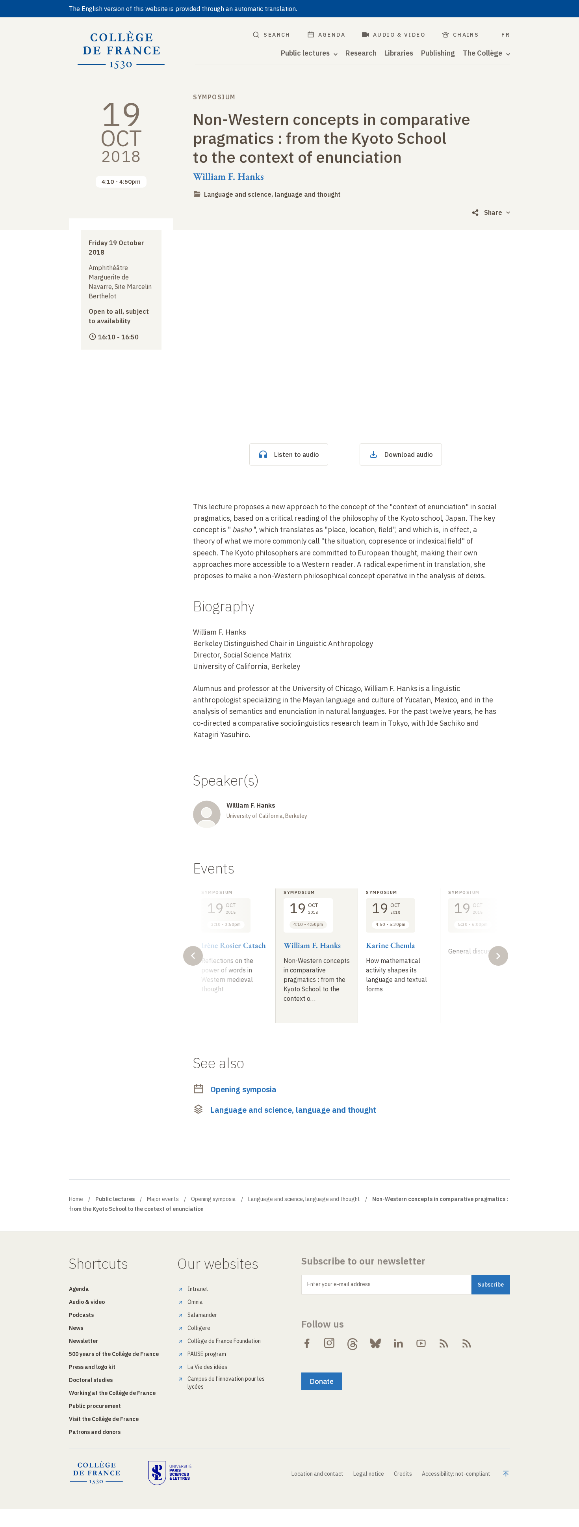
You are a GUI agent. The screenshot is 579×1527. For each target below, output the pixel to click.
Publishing (438, 53)
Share (493, 212)
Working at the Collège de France (112, 1393)
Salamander (202, 1314)
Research (361, 53)
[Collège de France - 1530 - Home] (121, 50)
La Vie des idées (207, 1367)
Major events (163, 1199)
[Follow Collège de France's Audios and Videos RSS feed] (466, 1343)
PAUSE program (206, 1354)
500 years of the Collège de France (114, 1354)
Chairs (466, 34)
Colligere (198, 1327)
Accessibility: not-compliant (456, 1473)
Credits (403, 1473)
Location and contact (317, 1473)
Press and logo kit (92, 1367)
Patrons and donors (95, 1432)
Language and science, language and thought (272, 194)
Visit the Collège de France (104, 1419)
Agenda (331, 34)
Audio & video (399, 34)
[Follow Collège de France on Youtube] (421, 1343)
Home (76, 1199)
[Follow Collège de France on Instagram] (329, 1343)
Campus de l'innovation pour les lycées (226, 1382)
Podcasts (81, 1314)
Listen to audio (296, 454)
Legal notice (368, 1473)
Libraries (398, 53)
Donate (322, 1381)
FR (505, 34)
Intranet (197, 1288)
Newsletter (83, 1341)
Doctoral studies (91, 1380)
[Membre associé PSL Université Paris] (169, 1473)
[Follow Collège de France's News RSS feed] (443, 1343)
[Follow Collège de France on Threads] (352, 1343)
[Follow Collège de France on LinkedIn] (398, 1343)
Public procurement (95, 1406)
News (76, 1327)
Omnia (195, 1301)
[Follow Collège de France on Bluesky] (375, 1343)
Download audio (408, 454)
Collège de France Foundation (224, 1341)
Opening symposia (243, 1089)
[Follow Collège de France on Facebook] (306, 1343)
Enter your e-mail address (339, 1284)
